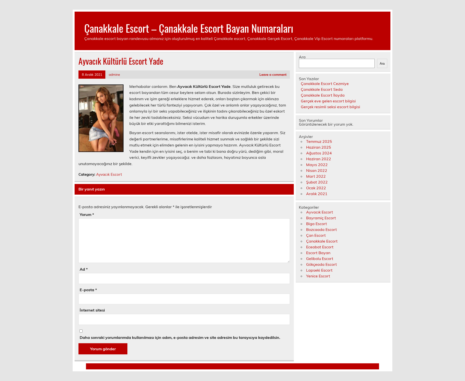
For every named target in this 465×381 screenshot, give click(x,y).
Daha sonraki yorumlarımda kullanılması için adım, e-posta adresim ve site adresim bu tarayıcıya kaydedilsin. (180, 337)
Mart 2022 (316, 176)
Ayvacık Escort (109, 174)
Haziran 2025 (318, 147)
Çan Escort (316, 235)
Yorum (87, 214)
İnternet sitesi (92, 310)
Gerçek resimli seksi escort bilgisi (330, 106)
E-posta (88, 290)
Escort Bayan (318, 252)
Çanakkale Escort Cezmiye (325, 83)
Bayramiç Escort (321, 217)
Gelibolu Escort (319, 258)
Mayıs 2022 (317, 164)
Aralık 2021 (316, 193)
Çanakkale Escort (322, 241)
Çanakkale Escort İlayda (323, 95)
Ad (84, 269)
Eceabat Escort (319, 246)
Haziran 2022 (318, 158)
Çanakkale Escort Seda (322, 89)
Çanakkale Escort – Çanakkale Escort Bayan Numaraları (188, 28)
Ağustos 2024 (319, 153)
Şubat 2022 (317, 182)
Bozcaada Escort (321, 229)
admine (114, 74)
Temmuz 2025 (319, 141)
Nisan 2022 (316, 170)
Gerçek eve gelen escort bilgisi (328, 101)
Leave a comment (273, 74)
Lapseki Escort (319, 270)
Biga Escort (316, 223)
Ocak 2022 (316, 187)
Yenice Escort (318, 276)
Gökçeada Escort (321, 264)
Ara (302, 56)
